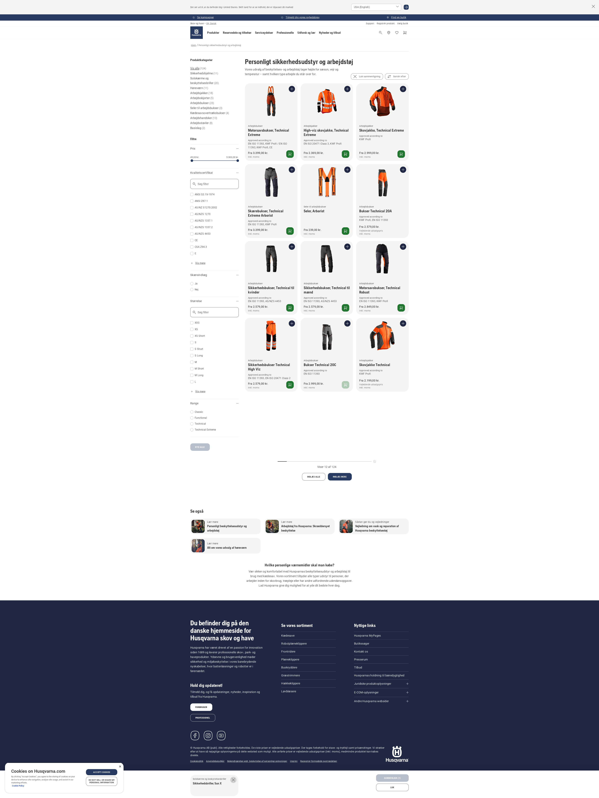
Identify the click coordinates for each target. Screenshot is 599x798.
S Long (199, 355)
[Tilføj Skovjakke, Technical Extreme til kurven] (401, 154)
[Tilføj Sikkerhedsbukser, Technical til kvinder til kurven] (290, 308)
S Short (199, 348)
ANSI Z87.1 (201, 201)
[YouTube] (221, 735)
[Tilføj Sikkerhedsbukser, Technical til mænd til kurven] (345, 308)
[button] (213, 32)
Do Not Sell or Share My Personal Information (102, 781)
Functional (201, 417)
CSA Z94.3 (201, 246)
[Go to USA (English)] (406, 7)
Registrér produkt (386, 23)
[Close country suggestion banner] (593, 6)
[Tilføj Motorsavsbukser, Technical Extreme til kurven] (290, 154)
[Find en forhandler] (388, 32)
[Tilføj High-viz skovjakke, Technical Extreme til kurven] (345, 154)
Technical (200, 423)
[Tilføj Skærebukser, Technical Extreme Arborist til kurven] (290, 231)
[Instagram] (208, 735)
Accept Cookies (101, 772)
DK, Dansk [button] (211, 23)
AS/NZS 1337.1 (204, 220)
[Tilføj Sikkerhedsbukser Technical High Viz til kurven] (290, 385)
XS (196, 329)
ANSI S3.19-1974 (204, 194)
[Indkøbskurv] (405, 32)
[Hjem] (196, 32)
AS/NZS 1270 (202, 214)
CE (196, 240)
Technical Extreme (205, 429)
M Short (199, 368)
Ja (196, 283)
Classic (199, 411)
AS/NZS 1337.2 (204, 227)
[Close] (120, 766)
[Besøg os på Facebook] (195, 735)
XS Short (200, 335)
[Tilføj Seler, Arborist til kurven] (345, 231)
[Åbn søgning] (380, 32)
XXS (197, 322)
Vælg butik (402, 23)
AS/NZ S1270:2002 (206, 207)
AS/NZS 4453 (202, 233)
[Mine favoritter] (397, 32)
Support (370, 23)
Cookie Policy (18, 786)
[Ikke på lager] (345, 385)
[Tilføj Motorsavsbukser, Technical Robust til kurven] (401, 308)
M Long (199, 375)
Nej (196, 289)
